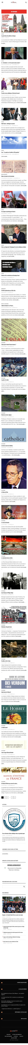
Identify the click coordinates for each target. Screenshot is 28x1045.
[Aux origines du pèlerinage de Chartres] (14, 199)
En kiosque (3, 342)
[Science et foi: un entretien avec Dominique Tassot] (14, 266)
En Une (2, 91)
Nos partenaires (8, 1036)
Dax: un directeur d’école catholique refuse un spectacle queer (13, 833)
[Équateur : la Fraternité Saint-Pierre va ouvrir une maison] (14, 905)
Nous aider (14, 1037)
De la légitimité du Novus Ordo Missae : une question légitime (12, 994)
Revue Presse (4, 213)
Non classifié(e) (4, 174)
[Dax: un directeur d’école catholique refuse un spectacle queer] (14, 819)
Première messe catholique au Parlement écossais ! (10, 93)
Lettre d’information (16, 1034)
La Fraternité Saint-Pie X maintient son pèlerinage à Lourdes (12, 997)
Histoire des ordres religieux (6, 415)
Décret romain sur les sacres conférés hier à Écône (10, 941)
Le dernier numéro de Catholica (7, 445)
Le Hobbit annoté (4, 727)
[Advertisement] (14, 962)
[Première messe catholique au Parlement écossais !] (14, 83)
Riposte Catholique (4, 303)
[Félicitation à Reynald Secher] (14, 615)
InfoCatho (24, 1018)
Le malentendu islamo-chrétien (7, 558)
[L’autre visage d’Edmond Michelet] (14, 744)
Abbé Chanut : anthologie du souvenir (8, 123)
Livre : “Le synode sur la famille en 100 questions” (10, 152)
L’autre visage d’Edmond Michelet (7, 752)
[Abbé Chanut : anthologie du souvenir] (14, 114)
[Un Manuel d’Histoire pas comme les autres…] (14, 773)
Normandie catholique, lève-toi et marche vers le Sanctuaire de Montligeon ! (11, 1001)
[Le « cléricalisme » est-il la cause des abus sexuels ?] (14, 53)
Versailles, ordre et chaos (5, 661)
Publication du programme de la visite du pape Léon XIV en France (13, 932)
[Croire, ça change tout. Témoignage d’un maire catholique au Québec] (14, 234)
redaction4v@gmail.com (6, 64)
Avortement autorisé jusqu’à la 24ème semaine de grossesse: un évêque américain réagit (13, 927)
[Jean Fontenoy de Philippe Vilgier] (14, 581)
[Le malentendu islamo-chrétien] (14, 545)
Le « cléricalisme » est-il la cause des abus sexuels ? (10, 63)
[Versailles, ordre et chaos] (14, 649)
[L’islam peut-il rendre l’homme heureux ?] (14, 330)
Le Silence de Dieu (4, 492)
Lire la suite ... (19, 133)
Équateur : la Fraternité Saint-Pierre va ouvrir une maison (12, 915)
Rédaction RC (4, 292)
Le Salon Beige (23, 989)
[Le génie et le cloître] (14, 367)
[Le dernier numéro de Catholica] (14, 435)
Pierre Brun (3, 447)
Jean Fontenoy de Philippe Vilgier (7, 593)
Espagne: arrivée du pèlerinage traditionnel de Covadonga (11, 937)
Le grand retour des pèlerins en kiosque (8, 36)
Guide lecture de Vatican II (6, 692)
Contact (21, 1036)
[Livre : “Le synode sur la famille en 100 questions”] (14, 143)
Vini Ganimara (4, 277)
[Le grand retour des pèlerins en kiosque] (14, 23)
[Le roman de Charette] (14, 512)
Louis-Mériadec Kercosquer (6, 178)
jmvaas (2, 37)
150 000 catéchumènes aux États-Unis (8, 290)
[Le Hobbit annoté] (14, 714)
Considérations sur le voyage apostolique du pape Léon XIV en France (13, 1005)
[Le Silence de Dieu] (14, 474)
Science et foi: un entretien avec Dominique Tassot (10, 275)
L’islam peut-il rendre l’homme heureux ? (8, 344)
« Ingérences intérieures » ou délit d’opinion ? (11, 1008)
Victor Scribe (4, 346)
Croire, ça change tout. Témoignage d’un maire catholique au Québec (13, 247)
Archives (8, 1034)
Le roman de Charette (5, 522)
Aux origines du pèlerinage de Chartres (8, 211)
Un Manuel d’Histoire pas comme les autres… (9, 783)
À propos (16, 1036)
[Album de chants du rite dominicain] (14, 166)
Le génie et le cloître (5, 380)
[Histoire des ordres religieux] (14, 403)
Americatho (3, 288)
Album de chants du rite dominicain (7, 176)
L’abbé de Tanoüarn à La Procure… (7, 305)
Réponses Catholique (21, 1012)
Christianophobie (22, 982)
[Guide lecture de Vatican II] (14, 682)
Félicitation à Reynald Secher (6, 627)
